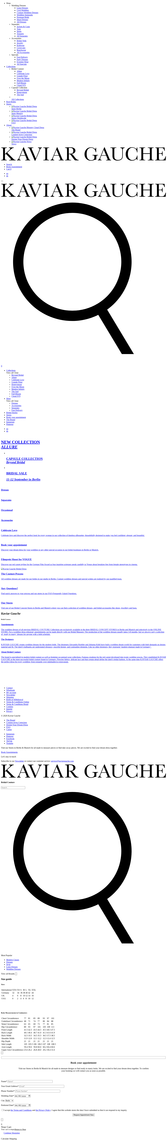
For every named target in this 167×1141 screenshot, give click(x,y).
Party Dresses (22, 59)
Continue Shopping (12, 1133)
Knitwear (20, 45)
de (7, 176)
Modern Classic (12, 960)
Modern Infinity (23, 80)
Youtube (9, 743)
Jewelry (20, 43)
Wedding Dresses (13, 969)
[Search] (83, 364)
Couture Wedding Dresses (27, 12)
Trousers (20, 34)
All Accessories (23, 52)
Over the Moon (23, 78)
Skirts (19, 31)
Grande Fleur (22, 76)
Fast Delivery (22, 57)
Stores (8, 104)
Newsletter (10, 695)
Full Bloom (21, 83)
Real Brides (11, 102)
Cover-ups (21, 48)
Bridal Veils (21, 41)
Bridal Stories (11, 413)
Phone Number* (8, 1091)
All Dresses (21, 22)
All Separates (22, 36)
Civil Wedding (23, 10)
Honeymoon (22, 92)
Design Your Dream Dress (17, 725)
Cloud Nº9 (21, 85)
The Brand (10, 420)
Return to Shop (20, 1129)
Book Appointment (14, 167)
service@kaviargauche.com (62, 761)
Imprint (9, 709)
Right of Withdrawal (14, 699)
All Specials (22, 64)
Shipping (10, 697)
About (8, 125)
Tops (19, 29)
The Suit (20, 95)
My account (11, 692)
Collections (11, 66)
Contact (9, 688)
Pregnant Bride (23, 17)
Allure (19, 71)
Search (9, 164)
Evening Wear (22, 62)
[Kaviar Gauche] (83, 160)
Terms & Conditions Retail (17, 704)
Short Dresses (22, 20)
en (7, 173)
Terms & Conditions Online (17, 702)
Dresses (9, 962)
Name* (4, 1081)
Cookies (9, 707)
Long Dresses (22, 8)
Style (8, 964)
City (3, 1100)
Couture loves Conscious (16, 722)
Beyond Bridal (23, 90)
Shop (8, 398)
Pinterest (9, 424)
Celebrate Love (23, 73)
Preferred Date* (7, 1105)
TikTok (9, 741)
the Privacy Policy (43, 1110)
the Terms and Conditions (21, 1110)
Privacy (9, 711)
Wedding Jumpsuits (25, 15)
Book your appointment (16, 417)
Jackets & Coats (23, 27)
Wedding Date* (7, 1096)
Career (9, 729)
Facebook (10, 739)
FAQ (8, 727)
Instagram (10, 422)
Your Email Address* (10, 1086)
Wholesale (10, 690)
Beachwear (21, 50)
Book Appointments (9, 752)
